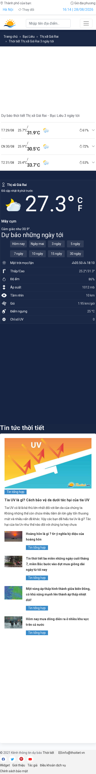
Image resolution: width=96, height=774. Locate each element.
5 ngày (75, 244)
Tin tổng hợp (15, 492)
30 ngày (75, 253)
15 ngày (56, 253)
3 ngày (56, 244)
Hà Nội (8, 9)
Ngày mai (37, 244)
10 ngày (37, 253)
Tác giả (32, 765)
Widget (5, 765)
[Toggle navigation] (86, 23)
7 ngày (18, 253)
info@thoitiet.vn (73, 752)
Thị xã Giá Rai (49, 36)
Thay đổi (27, 9)
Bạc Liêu (29, 36)
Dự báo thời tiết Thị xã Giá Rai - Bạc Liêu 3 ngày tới (40, 115)
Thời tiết (48, 752)
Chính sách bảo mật (14, 771)
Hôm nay (18, 244)
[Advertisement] (48, 373)
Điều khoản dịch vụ (53, 765)
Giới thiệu (18, 765)
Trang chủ (11, 36)
